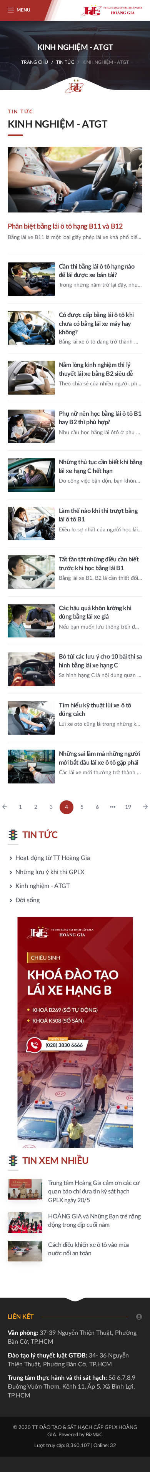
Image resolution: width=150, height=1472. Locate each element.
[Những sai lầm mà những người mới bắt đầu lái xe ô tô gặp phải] (75, 766)
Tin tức (65, 62)
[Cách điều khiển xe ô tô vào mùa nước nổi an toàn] (75, 1251)
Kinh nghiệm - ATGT (42, 886)
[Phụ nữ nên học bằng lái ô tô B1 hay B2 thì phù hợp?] (75, 426)
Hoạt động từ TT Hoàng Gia (52, 858)
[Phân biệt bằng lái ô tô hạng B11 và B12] (75, 201)
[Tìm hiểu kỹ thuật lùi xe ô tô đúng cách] (75, 718)
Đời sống (27, 900)
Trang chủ (34, 62)
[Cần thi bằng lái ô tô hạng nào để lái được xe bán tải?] (75, 279)
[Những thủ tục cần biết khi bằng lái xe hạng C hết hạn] (75, 475)
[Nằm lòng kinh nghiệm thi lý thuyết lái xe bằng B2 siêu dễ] (75, 377)
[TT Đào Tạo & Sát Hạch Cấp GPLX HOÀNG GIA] (111, 10)
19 (128, 807)
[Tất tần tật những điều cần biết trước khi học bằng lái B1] (75, 572)
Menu (23, 10)
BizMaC (94, 1434)
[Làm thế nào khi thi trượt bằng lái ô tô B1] (75, 524)
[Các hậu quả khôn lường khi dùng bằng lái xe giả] (75, 621)
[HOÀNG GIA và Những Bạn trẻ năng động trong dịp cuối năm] (75, 1222)
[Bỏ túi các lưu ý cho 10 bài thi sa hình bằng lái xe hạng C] (75, 669)
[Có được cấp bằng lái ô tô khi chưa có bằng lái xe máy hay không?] (75, 328)
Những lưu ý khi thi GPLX (49, 872)
